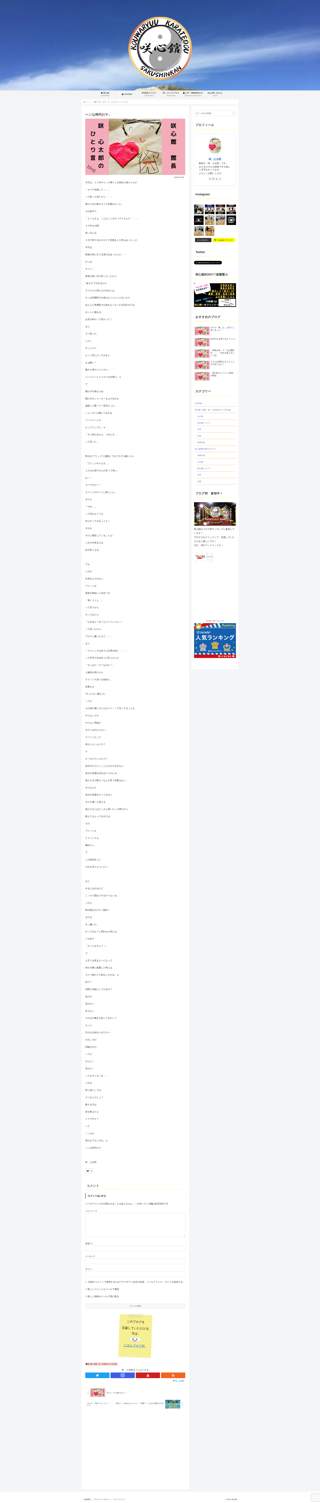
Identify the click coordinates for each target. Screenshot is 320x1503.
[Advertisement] (135, 1447)
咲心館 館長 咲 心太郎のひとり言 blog (102, 1364)
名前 (89, 1243)
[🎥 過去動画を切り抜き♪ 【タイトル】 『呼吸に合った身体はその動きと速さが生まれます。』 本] (231, 209)
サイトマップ (119, 1499)
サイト (88, 1269)
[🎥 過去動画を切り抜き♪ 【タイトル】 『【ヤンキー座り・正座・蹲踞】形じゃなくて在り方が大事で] (209, 209)
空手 (199, 429)
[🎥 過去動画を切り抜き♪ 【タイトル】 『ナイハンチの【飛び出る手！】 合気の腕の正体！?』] (199, 220)
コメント (91, 1211)
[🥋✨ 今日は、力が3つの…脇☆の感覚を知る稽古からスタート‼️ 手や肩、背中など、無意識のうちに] (220, 220)
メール (90, 1256)
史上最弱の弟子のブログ (205, 449)
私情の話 (201, 442)
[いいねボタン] (88, 1171)
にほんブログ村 (135, 1345)
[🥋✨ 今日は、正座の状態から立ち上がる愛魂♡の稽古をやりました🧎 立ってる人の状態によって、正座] (209, 220)
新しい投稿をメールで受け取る (103, 1296)
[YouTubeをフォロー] (148, 1375)
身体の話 (201, 455)
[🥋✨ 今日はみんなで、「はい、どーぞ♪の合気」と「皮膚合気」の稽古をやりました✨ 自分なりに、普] (199, 209)
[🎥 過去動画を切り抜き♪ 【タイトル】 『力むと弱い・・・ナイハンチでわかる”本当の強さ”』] (220, 209)
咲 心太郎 (215, 159)
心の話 (200, 416)
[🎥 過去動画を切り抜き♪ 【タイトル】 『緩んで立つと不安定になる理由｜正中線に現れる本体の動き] (231, 220)
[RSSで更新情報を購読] (173, 1375)
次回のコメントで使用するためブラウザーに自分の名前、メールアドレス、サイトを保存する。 (136, 1282)
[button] (233, 113)
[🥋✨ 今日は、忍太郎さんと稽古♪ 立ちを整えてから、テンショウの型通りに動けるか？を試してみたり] (209, 231)
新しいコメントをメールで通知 (103, 1289)
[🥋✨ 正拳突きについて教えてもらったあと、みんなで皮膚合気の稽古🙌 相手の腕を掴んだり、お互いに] (199, 231)
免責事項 (87, 1499)
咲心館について (204, 423)
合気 (199, 436)
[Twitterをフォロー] (97, 1375)
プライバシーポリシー (102, 1499)
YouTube (198, 403)
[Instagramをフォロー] (122, 1375)
